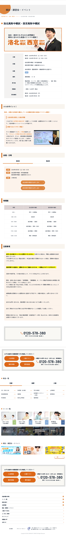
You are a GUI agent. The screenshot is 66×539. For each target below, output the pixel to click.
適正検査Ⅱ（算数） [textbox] (52, 226)
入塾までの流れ (5, 511)
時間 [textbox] (14, 207)
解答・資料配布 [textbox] (33, 235)
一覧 (57, 457)
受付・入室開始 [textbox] (33, 212)
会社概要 (11, 528)
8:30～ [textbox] (13, 212)
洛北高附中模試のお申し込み (31, 182)
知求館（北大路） (22, 390)
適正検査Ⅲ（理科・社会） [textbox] (52, 231)
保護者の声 (4, 519)
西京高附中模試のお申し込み (31, 188)
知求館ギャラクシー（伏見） (39, 394)
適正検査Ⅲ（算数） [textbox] (33, 231)
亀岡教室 (36, 398)
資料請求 (27, 364)
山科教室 (52, 390)
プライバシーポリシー (21, 528)
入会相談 (11, 358)
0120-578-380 (35, 332)
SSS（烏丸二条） (5, 390)
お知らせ (4, 522)
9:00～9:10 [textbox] (13, 217)
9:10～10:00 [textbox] (13, 221)
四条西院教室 (4, 394)
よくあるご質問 (5, 513)
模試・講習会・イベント (14, 16)
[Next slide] (64, 450)
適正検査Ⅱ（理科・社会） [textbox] (33, 226)
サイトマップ (5, 516)
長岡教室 (52, 394)
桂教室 (19, 394)
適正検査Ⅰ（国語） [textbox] (33, 221)
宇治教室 (3, 398)
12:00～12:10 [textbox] (14, 235)
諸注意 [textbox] (33, 217)
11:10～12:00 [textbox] (14, 231)
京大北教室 (36, 390)
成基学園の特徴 (5, 496)
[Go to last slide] (2, 450)
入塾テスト (27, 358)
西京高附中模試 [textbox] (52, 207)
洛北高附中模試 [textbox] (33, 207)
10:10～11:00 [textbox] (14, 226)
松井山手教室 (21, 398)
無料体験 (11, 364)
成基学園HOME (4, 16)
